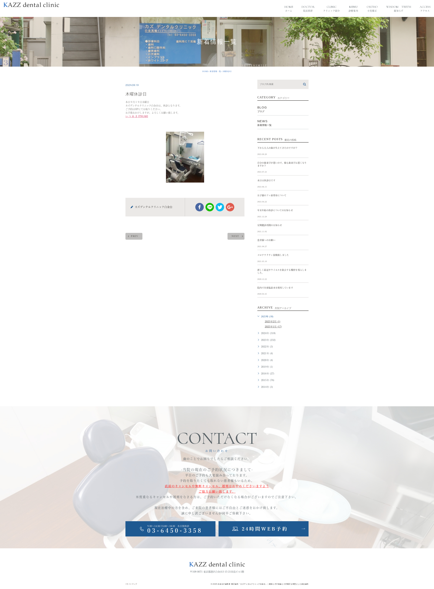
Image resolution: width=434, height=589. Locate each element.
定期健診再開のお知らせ (269, 225)
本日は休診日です (266, 180)
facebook (199, 207)
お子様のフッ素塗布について (272, 195)
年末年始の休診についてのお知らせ (275, 210)
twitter (220, 207)
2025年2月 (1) (272, 321)
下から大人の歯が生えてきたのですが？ (277, 148)
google (230, 207)
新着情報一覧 (215, 71)
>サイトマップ (131, 584)
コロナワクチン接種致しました (273, 255)
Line (209, 207)
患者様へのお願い (266, 240)
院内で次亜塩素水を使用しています (275, 288)
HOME (205, 71)
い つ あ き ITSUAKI (136, 116)
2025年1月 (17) (273, 326)
